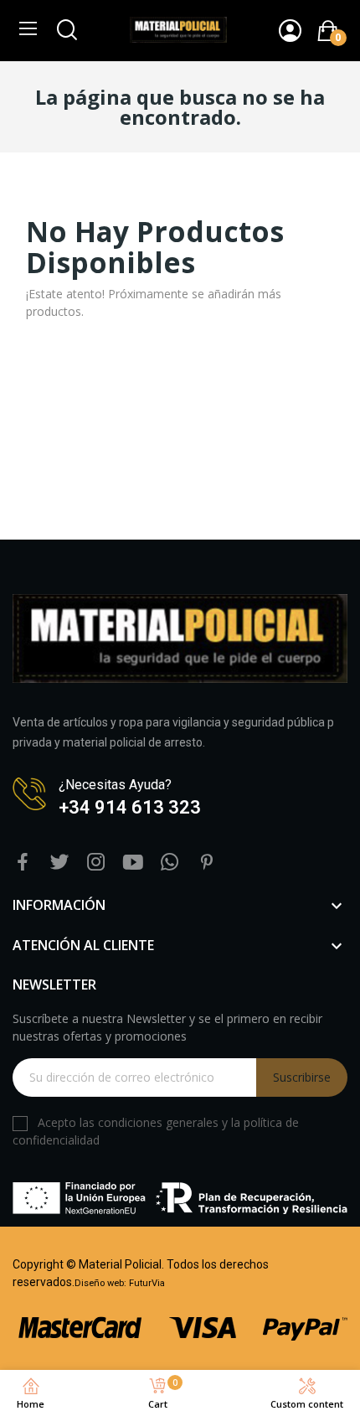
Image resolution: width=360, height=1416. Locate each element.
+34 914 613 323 (130, 807)
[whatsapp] (170, 862)
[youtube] (133, 862)
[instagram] (96, 862)
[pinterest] (207, 862)
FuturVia (147, 1283)
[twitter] (59, 862)
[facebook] (23, 862)
